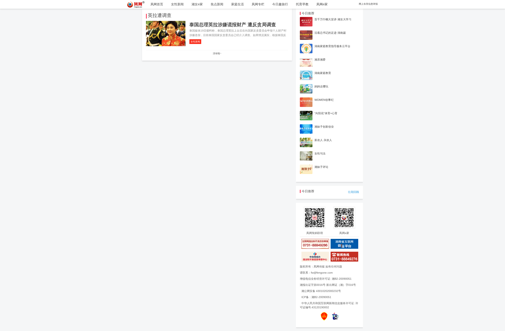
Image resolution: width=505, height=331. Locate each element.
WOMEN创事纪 (324, 99)
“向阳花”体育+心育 (325, 113)
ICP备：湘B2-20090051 (316, 297)
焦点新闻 (217, 4)
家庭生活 (237, 4)
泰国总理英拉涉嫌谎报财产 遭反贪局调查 (232, 24)
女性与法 (319, 153)
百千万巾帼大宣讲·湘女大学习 (332, 19)
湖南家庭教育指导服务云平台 (332, 46)
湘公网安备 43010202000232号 (321, 291)
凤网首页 (157, 4)
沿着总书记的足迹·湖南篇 (330, 32)
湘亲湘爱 (319, 59)
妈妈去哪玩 (321, 86)
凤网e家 (322, 4)
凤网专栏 (258, 4)
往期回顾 (353, 192)
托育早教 (302, 4)
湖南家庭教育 (322, 73)
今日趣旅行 (280, 4)
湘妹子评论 (321, 166)
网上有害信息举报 (368, 4)
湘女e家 (197, 4)
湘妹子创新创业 (324, 126)
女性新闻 (177, 4)
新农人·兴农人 (323, 140)
